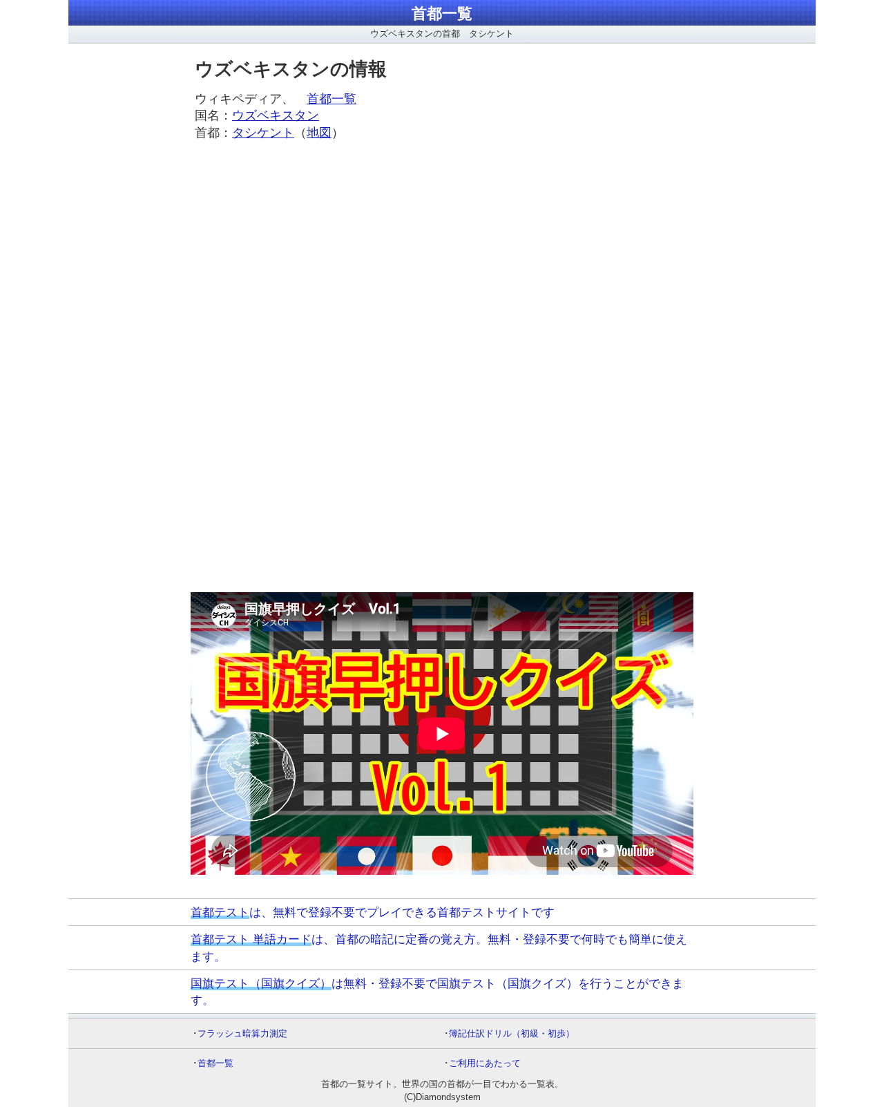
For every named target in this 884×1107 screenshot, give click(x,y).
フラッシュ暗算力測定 (242, 1033)
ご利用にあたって (485, 1063)
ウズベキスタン (275, 115)
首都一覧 (442, 13)
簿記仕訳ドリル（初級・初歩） (512, 1033)
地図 (319, 133)
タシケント (263, 133)
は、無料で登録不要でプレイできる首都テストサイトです (373, 912)
